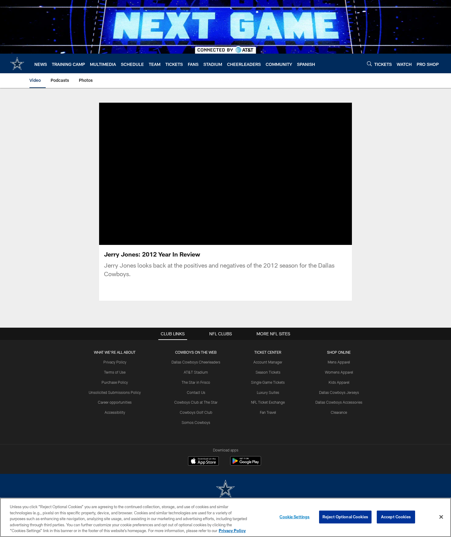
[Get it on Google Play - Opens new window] (245, 463)
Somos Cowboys (196, 422)
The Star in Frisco (196, 382)
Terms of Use (114, 372)
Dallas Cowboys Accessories (338, 402)
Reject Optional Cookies (345, 516)
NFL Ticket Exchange (268, 402)
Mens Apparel (339, 362)
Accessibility (115, 412)
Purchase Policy (115, 382)
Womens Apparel (339, 372)
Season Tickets (268, 372)
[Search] (369, 63)
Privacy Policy (114, 362)
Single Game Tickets (268, 382)
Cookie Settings (294, 516)
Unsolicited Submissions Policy (115, 392)
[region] (225, 517)
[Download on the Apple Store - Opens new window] (203, 461)
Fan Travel (268, 412)
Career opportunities (115, 402)
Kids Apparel (339, 382)
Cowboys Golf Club (196, 412)
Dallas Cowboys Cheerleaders (196, 362)
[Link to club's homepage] (17, 63)
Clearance (339, 412)
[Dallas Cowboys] (225, 489)
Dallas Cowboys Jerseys (339, 392)
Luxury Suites (268, 392)
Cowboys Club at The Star (196, 402)
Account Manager (267, 362)
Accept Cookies (396, 516)
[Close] (441, 517)
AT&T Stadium (196, 372)
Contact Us (196, 392)
